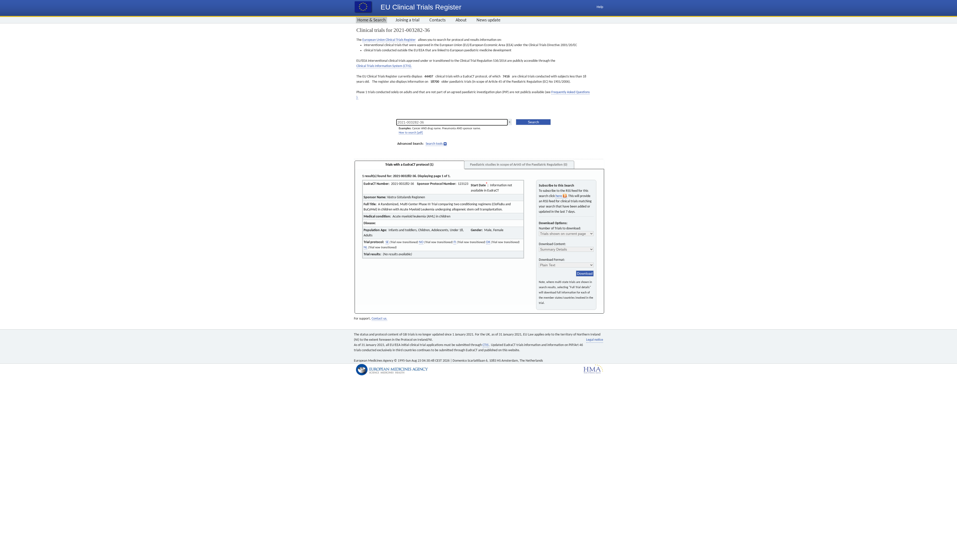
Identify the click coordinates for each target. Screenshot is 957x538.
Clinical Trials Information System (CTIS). (384, 66)
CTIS (485, 345)
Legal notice (594, 340)
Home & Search (371, 20)
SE (387, 242)
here (559, 196)
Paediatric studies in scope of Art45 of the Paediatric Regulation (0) (518, 165)
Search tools (434, 144)
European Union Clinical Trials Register (389, 40)
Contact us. (379, 319)
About (461, 20)
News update (488, 20)
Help (600, 7)
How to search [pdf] (411, 132)
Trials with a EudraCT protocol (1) (409, 165)
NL (365, 247)
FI (455, 242)
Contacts (437, 20)
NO (421, 242)
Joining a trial (407, 20)
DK (488, 242)
